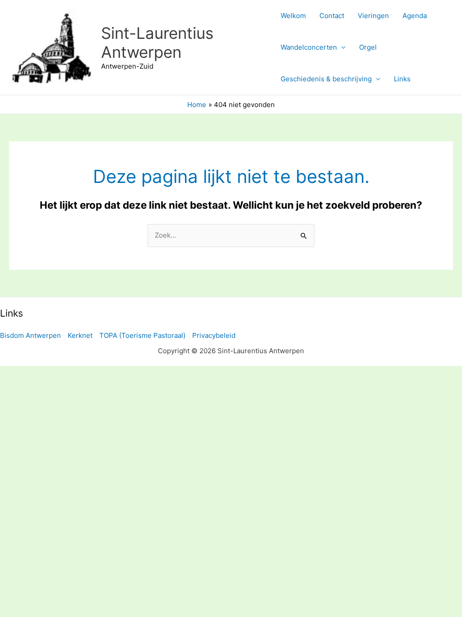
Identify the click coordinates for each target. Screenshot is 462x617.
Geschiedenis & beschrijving (326, 79)
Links (402, 79)
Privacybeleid (214, 335)
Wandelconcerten (309, 47)
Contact (331, 15)
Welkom (293, 15)
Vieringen (373, 15)
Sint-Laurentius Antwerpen (157, 42)
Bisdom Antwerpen (30, 335)
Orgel (368, 47)
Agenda (414, 15)
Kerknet (80, 335)
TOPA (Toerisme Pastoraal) (142, 335)
